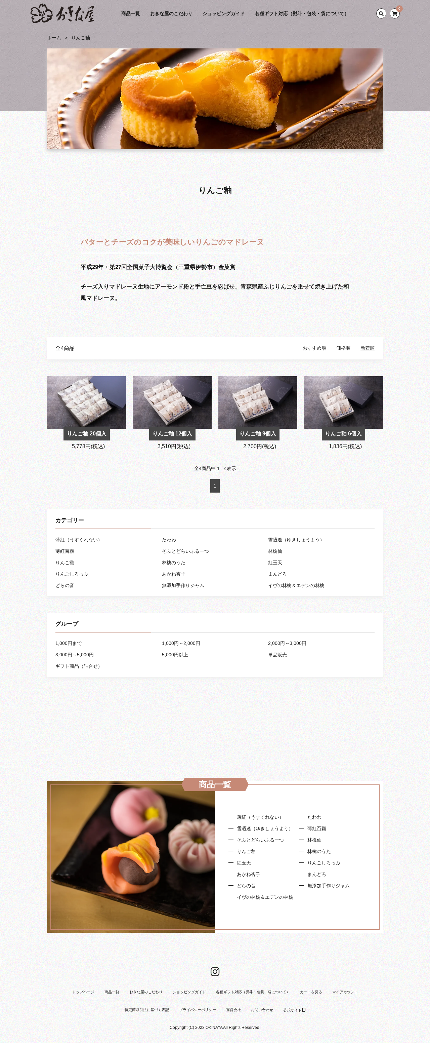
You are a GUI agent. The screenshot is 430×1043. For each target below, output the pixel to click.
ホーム (54, 37)
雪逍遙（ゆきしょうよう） (296, 539)
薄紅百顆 (64, 551)
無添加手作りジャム (183, 585)
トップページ (83, 992)
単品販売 (277, 654)
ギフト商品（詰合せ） (78, 666)
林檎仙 (275, 551)
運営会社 (233, 1010)
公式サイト (292, 1010)
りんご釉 (80, 37)
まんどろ (277, 574)
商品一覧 (130, 13)
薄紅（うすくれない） (78, 539)
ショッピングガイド (224, 13)
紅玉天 (275, 562)
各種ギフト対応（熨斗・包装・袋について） (302, 13)
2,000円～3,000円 (287, 643)
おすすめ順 (314, 348)
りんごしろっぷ (71, 574)
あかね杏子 (173, 574)
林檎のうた (173, 562)
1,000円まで (68, 643)
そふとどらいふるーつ (185, 551)
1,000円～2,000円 (181, 643)
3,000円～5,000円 (74, 654)
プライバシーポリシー (197, 1010)
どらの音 (64, 585)
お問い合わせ (262, 1010)
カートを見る (311, 992)
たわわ (169, 539)
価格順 (343, 348)
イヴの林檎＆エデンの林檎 (296, 585)
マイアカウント (345, 992)
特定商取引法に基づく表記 (147, 1010)
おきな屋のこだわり (171, 13)
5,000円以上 (175, 654)
